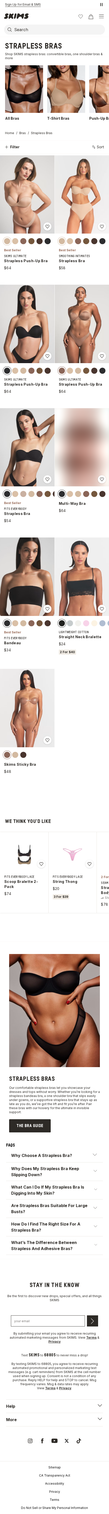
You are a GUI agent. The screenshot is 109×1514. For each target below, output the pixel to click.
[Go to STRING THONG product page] (72, 854)
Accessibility (54, 1483)
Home (9, 133)
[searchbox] (59, 30)
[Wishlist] (81, 16)
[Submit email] (92, 1320)
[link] (30, 1125)
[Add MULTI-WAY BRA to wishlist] (102, 479)
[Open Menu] (101, 16)
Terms (54, 1500)
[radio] (7, 241)
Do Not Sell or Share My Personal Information (54, 1508)
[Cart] (91, 16)
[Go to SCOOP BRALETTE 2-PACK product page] (24, 854)
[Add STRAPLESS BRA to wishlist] (102, 226)
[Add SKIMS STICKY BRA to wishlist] (47, 740)
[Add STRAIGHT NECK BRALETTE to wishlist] (102, 609)
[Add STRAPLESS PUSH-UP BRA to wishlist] (47, 226)
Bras (22, 133)
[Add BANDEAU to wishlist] (47, 609)
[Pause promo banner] (101, 4)
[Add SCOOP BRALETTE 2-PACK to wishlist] (41, 864)
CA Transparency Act (54, 1475)
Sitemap (54, 1467)
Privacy (54, 1492)
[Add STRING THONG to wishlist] (89, 864)
